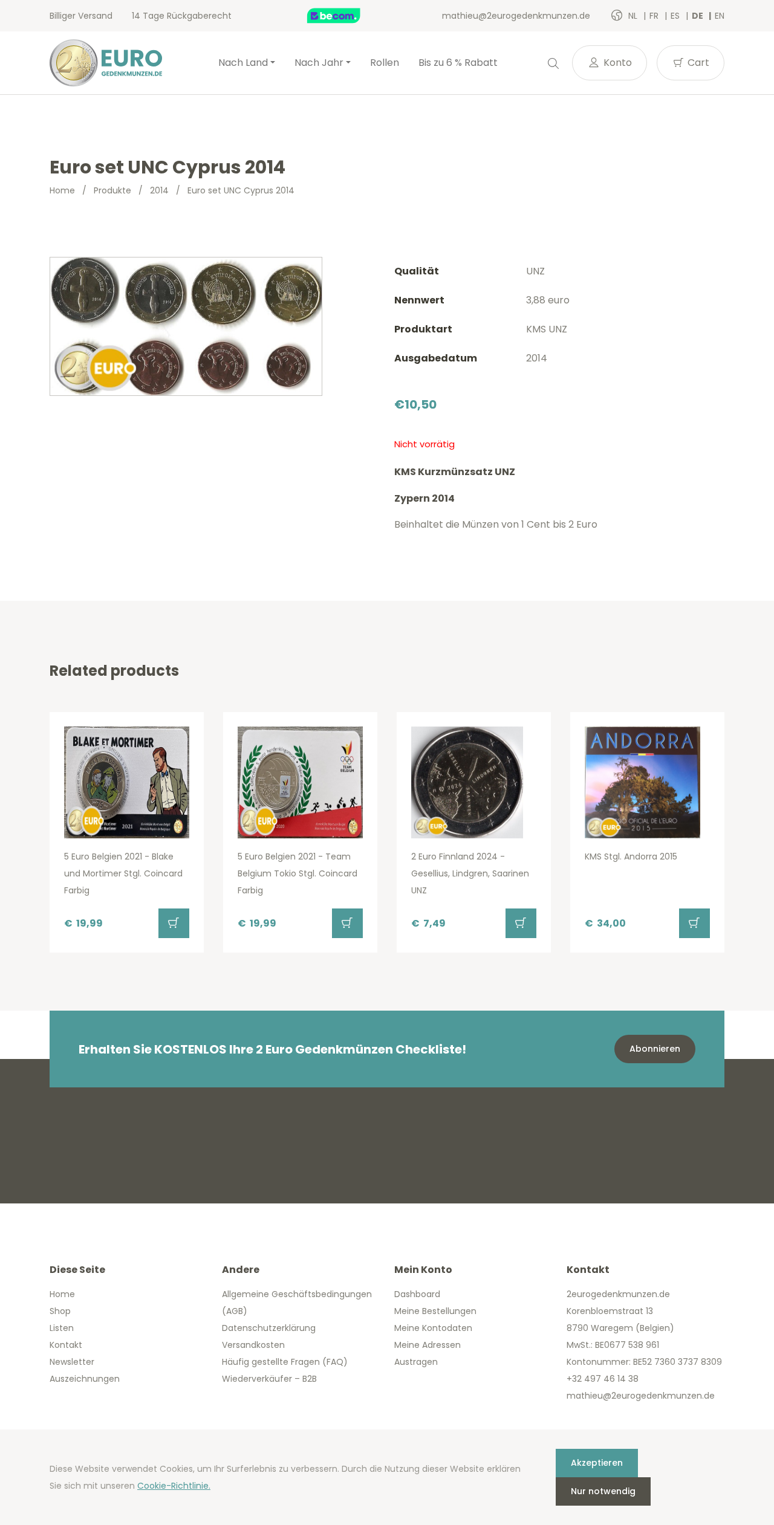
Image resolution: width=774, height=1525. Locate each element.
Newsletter (72, 1362)
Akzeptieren (597, 1463)
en (719, 16)
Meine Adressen (427, 1345)
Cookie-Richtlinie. (173, 1486)
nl (634, 16)
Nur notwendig (603, 1491)
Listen (62, 1328)
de (698, 16)
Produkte (112, 190)
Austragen (416, 1362)
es (676, 16)
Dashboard (417, 1294)
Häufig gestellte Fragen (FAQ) (285, 1362)
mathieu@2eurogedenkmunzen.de (516, 16)
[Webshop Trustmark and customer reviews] (346, 16)
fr (655, 16)
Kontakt (66, 1345)
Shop (60, 1311)
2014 (159, 190)
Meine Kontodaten (433, 1328)
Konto (616, 63)
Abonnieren (654, 1049)
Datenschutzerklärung (269, 1328)
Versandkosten (253, 1345)
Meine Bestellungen (435, 1311)
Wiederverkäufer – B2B (269, 1379)
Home (62, 190)
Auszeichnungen (85, 1379)
